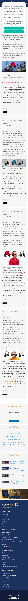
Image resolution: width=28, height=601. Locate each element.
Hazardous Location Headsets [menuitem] (10, 537)
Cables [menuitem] (4, 544)
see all (14, 449)
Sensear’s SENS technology (8, 381)
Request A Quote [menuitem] (6, 573)
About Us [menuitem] (4, 517)
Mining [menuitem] (4, 562)
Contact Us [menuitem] (5, 514)
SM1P (21, 173)
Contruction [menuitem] (5, 552)
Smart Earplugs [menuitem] (6, 532)
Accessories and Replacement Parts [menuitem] (11, 541)
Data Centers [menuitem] (5, 555)
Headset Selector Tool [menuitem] (8, 578)
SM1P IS (8, 361)
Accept (14, 28)
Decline (14, 31)
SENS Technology (8, 226)
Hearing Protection (12, 37)
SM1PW (4, 175)
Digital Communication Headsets (14, 442)
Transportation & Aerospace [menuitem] (9, 566)
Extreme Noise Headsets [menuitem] (8, 539)
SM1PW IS (9, 168)
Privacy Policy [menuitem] (5, 584)
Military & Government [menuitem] (8, 559)
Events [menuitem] (4, 526)
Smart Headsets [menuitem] (6, 535)
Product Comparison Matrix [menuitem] (9, 575)
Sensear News (14, 433)
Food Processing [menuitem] (6, 557)
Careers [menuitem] (4, 524)
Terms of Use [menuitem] (5, 586)
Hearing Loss (6, 53)
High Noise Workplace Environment (14, 445)
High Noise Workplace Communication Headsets (13, 233)
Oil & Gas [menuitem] (4, 564)
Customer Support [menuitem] (7, 519)
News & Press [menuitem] (5, 521)
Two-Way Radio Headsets (10, 231)
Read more (6, 108)
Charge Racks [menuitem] (6, 546)
